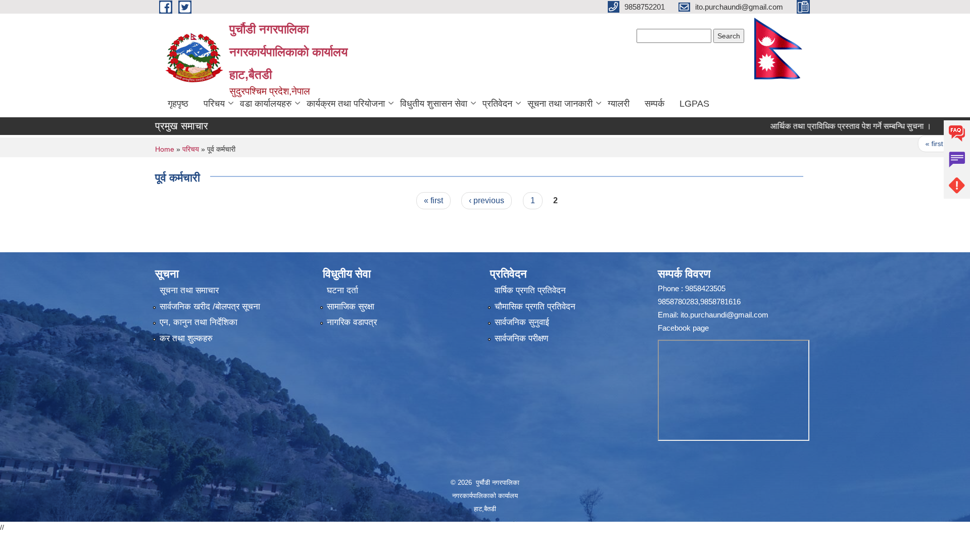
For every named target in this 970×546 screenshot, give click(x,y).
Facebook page (683, 328)
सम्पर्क (654, 104)
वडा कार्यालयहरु (266, 104)
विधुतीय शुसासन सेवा (433, 104)
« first (916, 144)
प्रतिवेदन (497, 104)
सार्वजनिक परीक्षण (521, 338)
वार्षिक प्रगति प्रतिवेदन (530, 290)
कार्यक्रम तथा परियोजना (346, 104)
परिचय (214, 104)
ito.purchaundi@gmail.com (724, 314)
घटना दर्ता (342, 290)
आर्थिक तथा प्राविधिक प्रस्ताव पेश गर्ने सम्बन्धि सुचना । (832, 126)
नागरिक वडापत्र (352, 322)
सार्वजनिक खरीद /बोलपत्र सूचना (210, 306)
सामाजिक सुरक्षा (350, 306)
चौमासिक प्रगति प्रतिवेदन (535, 306)
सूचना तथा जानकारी (560, 104)
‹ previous (486, 200)
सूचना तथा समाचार (189, 290)
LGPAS (694, 104)
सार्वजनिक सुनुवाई (522, 322)
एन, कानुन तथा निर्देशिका (198, 322)
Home (164, 149)
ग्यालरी (618, 104)
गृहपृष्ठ (178, 104)
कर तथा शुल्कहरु (186, 338)
